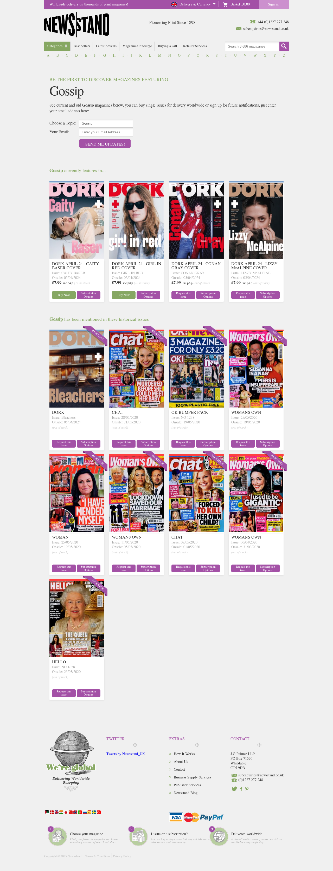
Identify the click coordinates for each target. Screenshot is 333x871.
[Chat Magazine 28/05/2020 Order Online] (136, 406)
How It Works (184, 753)
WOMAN (60, 537)
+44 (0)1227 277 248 (273, 21)
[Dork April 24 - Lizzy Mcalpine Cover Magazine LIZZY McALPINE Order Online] (256, 257)
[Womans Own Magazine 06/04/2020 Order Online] (256, 530)
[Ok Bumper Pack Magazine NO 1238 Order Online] (196, 406)
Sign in (273, 4)
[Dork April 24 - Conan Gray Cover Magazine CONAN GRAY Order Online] (196, 257)
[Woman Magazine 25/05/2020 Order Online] (76, 530)
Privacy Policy (122, 856)
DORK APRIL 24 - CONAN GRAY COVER (196, 265)
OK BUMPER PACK (189, 412)
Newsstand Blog (185, 792)
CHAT (117, 412)
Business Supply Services (192, 777)
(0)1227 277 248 (250, 779)
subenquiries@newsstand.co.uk (266, 28)
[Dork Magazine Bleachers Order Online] (76, 406)
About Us (181, 761)
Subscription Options (88, 294)
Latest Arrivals (106, 45)
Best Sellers (82, 45)
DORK (58, 412)
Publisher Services (187, 784)
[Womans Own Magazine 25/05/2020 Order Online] (256, 406)
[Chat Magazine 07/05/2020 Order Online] (196, 530)
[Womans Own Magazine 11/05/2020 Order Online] (136, 530)
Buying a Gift (167, 45)
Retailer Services (195, 45)
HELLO (59, 661)
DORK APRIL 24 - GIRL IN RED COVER (136, 265)
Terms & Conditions (97, 856)
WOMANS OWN (246, 412)
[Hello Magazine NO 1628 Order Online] (76, 655)
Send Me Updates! (105, 144)
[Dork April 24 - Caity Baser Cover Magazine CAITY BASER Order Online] (76, 257)
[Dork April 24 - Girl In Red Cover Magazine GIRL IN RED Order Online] (136, 257)
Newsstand (74, 856)
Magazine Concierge (137, 45)
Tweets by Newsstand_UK (125, 753)
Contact (179, 769)
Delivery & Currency (195, 4)
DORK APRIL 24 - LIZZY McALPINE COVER (254, 265)
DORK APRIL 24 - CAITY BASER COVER (75, 265)
